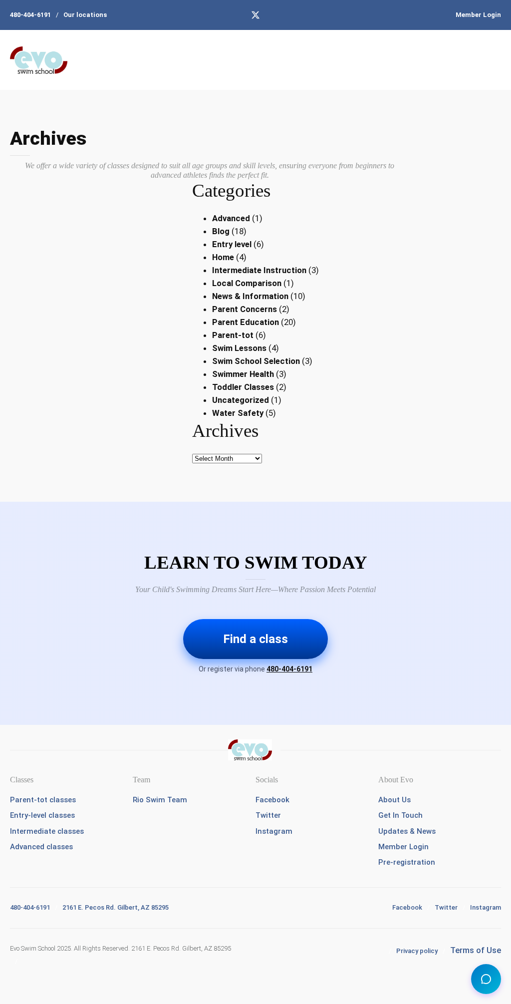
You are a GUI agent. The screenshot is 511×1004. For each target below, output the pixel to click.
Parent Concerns (244, 309)
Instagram (274, 831)
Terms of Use (475, 950)
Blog (221, 231)
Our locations (85, 14)
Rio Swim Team (160, 799)
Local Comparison (246, 283)
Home (223, 257)
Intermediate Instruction (259, 270)
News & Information (250, 296)
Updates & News (407, 831)
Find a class (255, 639)
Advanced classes (41, 846)
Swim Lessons (239, 348)
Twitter (268, 815)
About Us (394, 799)
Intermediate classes (47, 831)
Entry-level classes (42, 815)
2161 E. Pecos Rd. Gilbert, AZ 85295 (115, 907)
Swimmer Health (243, 374)
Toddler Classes (243, 387)
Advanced (231, 218)
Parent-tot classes (43, 799)
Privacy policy (417, 951)
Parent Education (245, 322)
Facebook (272, 799)
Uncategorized (240, 400)
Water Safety (237, 413)
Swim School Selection (256, 361)
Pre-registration (406, 862)
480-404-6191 (30, 14)
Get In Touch (400, 815)
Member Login (478, 14)
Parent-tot (233, 335)
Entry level (232, 244)
